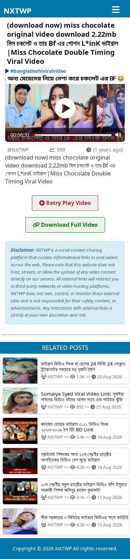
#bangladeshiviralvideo (38, 71)
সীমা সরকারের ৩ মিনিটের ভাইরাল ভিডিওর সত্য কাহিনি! (84, 517)
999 (61, 149)
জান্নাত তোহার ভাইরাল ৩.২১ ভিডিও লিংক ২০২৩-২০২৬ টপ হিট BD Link (74, 426)
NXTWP (17, 10)
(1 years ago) (108, 149)
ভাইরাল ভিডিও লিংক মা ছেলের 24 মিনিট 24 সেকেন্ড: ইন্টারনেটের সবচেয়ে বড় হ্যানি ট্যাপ (83, 366)
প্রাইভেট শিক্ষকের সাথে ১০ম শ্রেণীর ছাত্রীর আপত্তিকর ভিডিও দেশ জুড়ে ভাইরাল (76, 457)
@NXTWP (17, 149)
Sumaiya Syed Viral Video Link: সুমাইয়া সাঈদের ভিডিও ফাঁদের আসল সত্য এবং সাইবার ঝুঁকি (82, 396)
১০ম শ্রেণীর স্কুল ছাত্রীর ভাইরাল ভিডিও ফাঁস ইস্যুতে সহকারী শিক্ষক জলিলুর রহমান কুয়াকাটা (84, 487)
